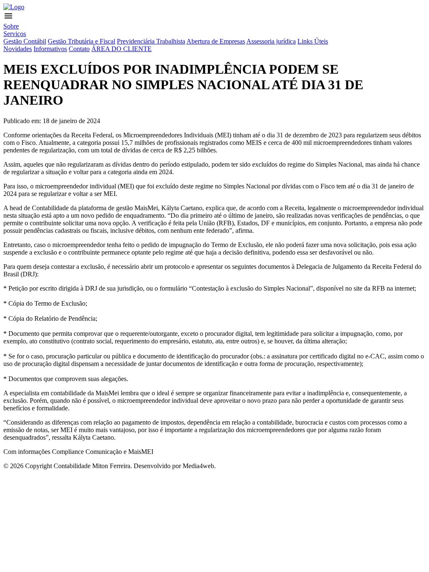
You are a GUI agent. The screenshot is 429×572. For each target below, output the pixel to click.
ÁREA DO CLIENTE (121, 48)
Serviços (14, 33)
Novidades (17, 48)
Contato (79, 48)
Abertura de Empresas (215, 41)
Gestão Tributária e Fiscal (81, 41)
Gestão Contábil (24, 41)
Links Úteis (312, 41)
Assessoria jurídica (271, 41)
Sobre (11, 26)
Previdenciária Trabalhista (151, 41)
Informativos (50, 48)
